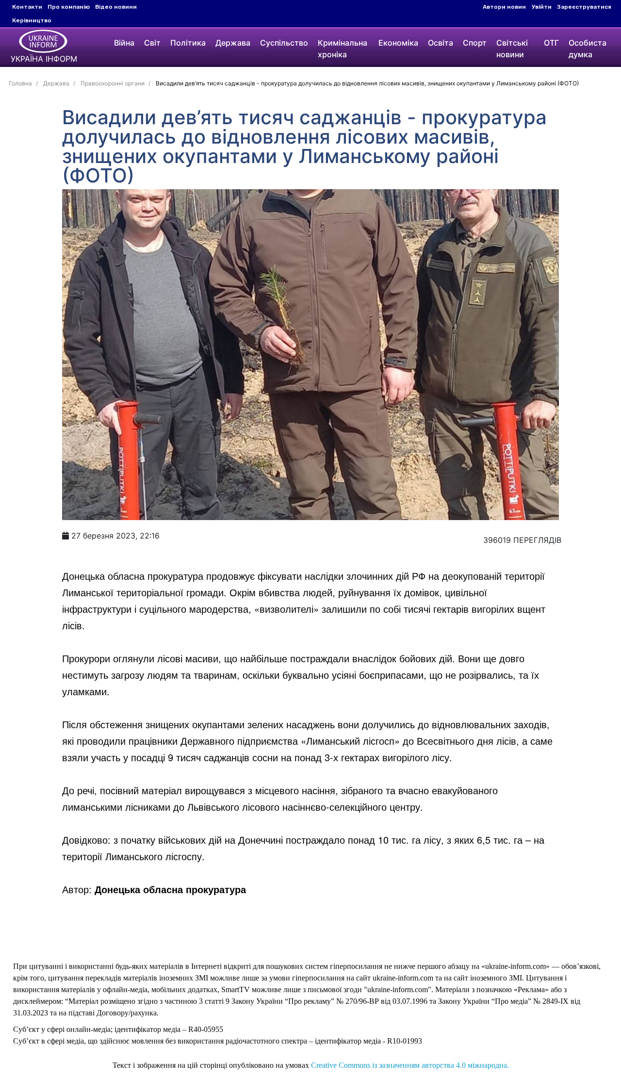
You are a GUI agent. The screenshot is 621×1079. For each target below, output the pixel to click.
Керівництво (31, 20)
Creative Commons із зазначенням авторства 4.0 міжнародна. (410, 1065)
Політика (188, 43)
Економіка (398, 43)
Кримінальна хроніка (342, 48)
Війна (124, 43)
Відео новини (116, 7)
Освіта (440, 43)
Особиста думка (587, 48)
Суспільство (284, 43)
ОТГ (551, 43)
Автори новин (504, 7)
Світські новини (512, 48)
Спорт (475, 43)
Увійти (542, 7)
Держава (232, 43)
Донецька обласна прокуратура (170, 889)
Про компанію (69, 7)
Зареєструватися (584, 7)
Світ (152, 43)
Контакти (27, 7)
